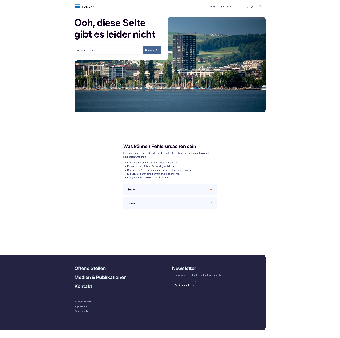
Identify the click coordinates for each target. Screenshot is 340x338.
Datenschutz (81, 311)
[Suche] (238, 6)
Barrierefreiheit (83, 301)
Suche (132, 189)
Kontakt (83, 286)
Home (131, 203)
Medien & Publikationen (101, 277)
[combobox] (110, 50)
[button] (212, 6)
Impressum (81, 306)
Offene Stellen (90, 268)
